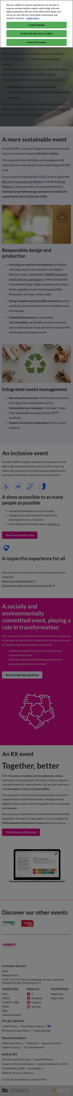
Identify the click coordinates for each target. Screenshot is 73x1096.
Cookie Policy (32, 18)
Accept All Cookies (36, 42)
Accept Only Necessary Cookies (37, 33)
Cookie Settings (36, 25)
